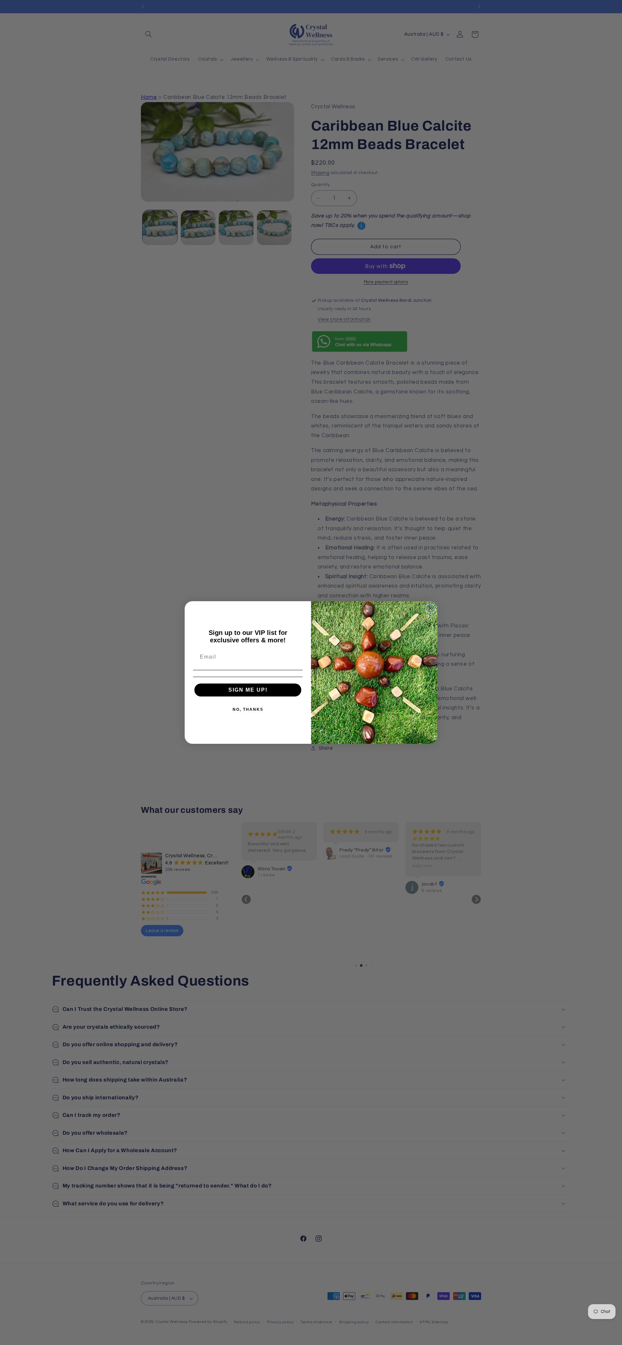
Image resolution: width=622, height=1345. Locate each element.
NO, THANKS (248, 709)
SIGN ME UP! (248, 690)
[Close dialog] (430, 608)
